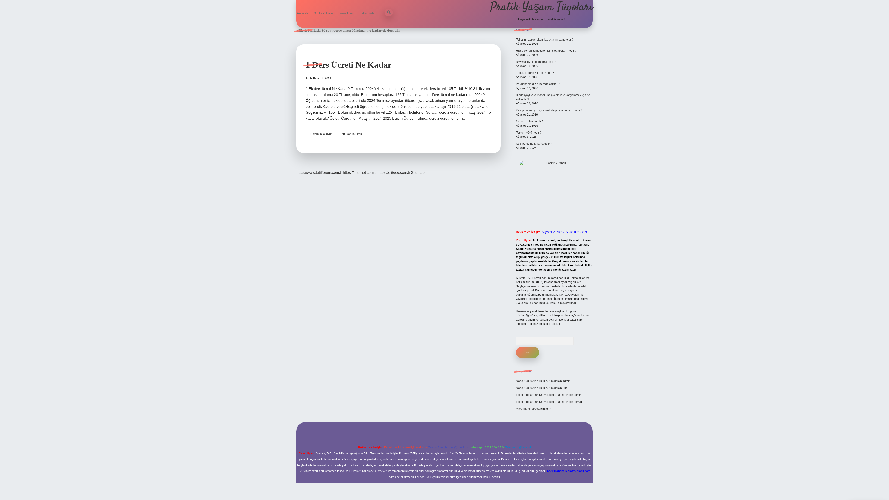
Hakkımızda (367, 13)
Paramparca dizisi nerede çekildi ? (538, 84)
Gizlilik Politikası (324, 13)
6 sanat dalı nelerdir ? (529, 121)
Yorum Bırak (354, 134)
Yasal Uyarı (347, 13)
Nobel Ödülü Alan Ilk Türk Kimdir (536, 381)
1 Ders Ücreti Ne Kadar (348, 64)
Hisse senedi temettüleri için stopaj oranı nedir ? (546, 50)
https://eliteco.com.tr (394, 173)
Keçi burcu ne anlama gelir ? (534, 143)
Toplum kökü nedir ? (529, 132)
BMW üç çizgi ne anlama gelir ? (536, 61)
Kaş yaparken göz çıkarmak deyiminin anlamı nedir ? (549, 110)
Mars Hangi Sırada (528, 408)
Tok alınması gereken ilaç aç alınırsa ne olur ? (544, 39)
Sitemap (418, 173)
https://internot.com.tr (360, 173)
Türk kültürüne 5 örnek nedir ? (535, 73)
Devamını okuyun (323, 135)
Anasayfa (302, 13)
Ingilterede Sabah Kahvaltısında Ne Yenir (542, 395)
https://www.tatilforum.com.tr (319, 173)
